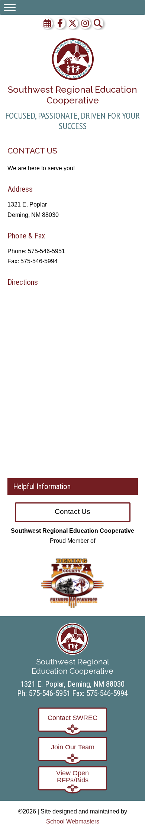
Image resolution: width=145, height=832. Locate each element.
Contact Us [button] (72, 511)
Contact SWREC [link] (72, 718)
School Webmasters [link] (72, 821)
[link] (72, 59)
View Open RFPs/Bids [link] (72, 776)
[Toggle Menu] (10, 7)
